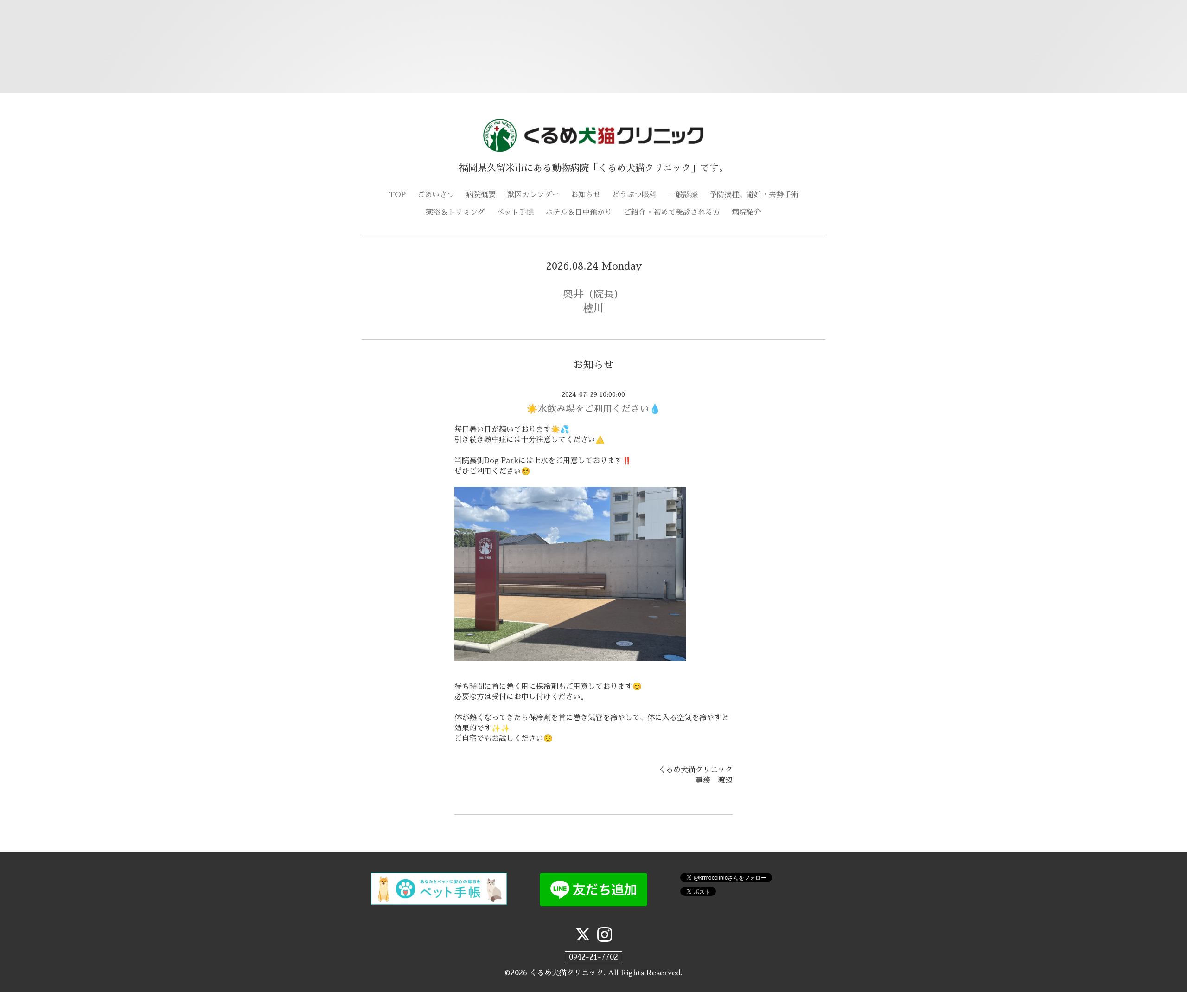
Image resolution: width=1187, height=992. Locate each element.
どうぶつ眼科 (634, 195)
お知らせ (585, 195)
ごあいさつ (435, 195)
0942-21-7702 (593, 957)
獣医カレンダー (533, 195)
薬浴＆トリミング (455, 212)
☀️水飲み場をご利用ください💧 (593, 408)
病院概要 (481, 195)
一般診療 (683, 195)
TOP (397, 195)
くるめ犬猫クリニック (567, 973)
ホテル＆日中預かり (578, 212)
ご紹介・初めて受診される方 (672, 212)
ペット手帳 (515, 212)
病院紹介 (746, 212)
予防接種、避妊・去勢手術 (753, 195)
